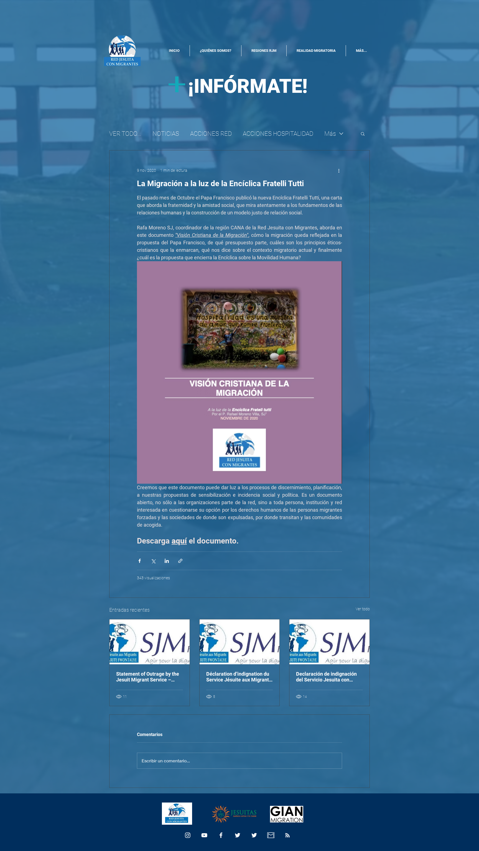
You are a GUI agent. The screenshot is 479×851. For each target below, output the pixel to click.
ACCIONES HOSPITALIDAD (278, 133)
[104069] (270, 835)
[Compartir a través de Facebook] (139, 560)
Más (330, 133)
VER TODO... (125, 133)
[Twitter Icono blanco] (237, 835)
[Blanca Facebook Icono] (221, 835)
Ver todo (363, 609)
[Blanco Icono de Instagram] (187, 835)
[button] (362, 133)
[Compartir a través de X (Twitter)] (153, 560)
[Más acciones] (338, 170)
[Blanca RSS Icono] (287, 835)
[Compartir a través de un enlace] (180, 560)
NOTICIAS (165, 133)
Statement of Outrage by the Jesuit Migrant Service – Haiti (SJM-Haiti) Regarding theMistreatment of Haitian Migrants (147, 677)
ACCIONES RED (211, 133)
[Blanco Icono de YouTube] (204, 835)
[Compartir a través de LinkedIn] (166, 560)
